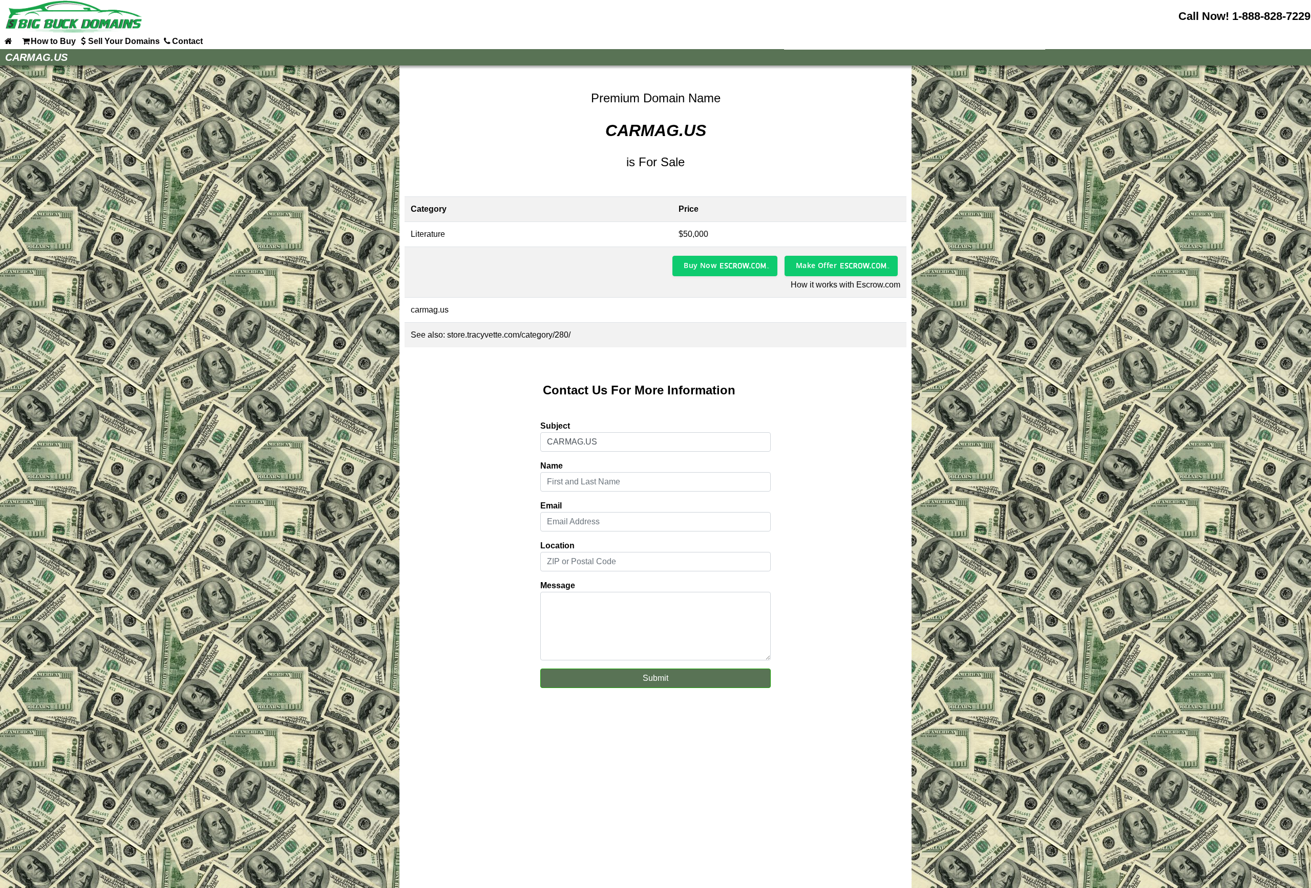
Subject (555, 425)
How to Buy (53, 41)
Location (557, 545)
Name (551, 465)
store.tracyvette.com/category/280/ (508, 334)
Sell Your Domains (124, 41)
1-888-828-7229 (1271, 16)
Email (551, 505)
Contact (187, 41)
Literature (428, 234)
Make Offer (816, 265)
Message (557, 585)
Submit (655, 678)
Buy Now (700, 265)
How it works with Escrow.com (845, 284)
